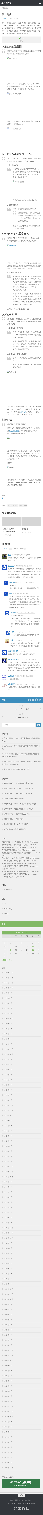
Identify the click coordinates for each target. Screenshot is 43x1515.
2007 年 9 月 (8, 1422)
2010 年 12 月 (8, 1228)
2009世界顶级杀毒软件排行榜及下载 (15, 866)
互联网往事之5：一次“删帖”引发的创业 (18, 794)
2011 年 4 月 (8, 1207)
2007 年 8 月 (8, 1427)
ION (5, 903)
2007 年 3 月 (8, 1452)
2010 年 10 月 (8, 1238)
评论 (8, 549)
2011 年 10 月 (8, 1177)
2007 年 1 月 (8, 1463)
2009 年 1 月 (8, 1345)
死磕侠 (6, 914)
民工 (9, 555)
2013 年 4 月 (8, 1085)
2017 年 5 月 (8, 1013)
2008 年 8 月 (8, 1371)
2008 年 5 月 (8, 1386)
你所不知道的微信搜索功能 (13, 799)
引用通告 (20, 549)
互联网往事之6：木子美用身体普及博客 (18, 783)
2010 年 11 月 (8, 1233)
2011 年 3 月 (8, 1213)
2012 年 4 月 (8, 1146)
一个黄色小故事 (7, 877)
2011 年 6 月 (8, 1197)
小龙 (5, 769)
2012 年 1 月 (8, 1161)
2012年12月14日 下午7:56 (25, 684)
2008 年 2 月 (8, 1401)
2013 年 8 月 (8, 1065)
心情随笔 (5, 8)
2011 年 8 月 (8, 1187)
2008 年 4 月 (8, 1391)
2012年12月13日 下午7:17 (29, 651)
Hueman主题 (31, 1503)
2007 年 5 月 (8, 1442)
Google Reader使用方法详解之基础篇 (15, 871)
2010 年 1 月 (8, 1284)
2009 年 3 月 (8, 1335)
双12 (9, 505)
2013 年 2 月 (8, 1095)
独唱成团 (25, 529)
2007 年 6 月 (8, 1437)
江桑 (11, 640)
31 (4, 957)
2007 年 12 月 (8, 1406)
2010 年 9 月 (8, 1243)
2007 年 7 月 (8, 1432)
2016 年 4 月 (8, 1044)
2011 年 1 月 (8, 1223)
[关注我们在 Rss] (40, 699)
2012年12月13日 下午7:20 (23, 593)
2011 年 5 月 (8, 1202)
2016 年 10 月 (8, 1019)
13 (21, 947)
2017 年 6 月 (8, 1008)
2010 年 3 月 (8, 1274)
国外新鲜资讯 (12, 659)
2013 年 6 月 (8, 1075)
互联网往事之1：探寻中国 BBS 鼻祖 (17, 814)
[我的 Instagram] (29, 699)
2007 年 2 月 (8, 1458)
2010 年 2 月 (8, 1279)
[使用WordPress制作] (14, 1503)
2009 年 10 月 (8, 1299)
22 (33, 950)
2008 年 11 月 (8, 1355)
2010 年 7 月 (8, 1253)
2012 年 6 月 (8, 1136)
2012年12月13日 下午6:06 (25, 582)
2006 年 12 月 (8, 1468)
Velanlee (11, 566)
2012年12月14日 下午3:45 (26, 613)
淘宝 (20, 505)
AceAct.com (8, 746)
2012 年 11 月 (8, 1110)
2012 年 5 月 (8, 1141)
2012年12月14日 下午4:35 (25, 632)
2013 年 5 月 (8, 1080)
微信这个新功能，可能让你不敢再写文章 (18, 788)
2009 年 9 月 (8, 1304)
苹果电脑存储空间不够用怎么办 (15, 829)
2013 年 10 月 (8, 1054)
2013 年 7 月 (8, 1070)
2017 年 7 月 (8, 1003)
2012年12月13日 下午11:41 (27, 659)
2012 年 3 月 (8, 1151)
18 (10, 950)
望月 (4, 19)
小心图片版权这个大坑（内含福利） (17, 824)
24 (4, 953)
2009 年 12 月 (8, 1289)
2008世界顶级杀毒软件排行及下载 (14, 874)
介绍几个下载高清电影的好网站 (13, 850)
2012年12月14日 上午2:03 (24, 676)
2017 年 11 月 (8, 983)
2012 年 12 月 (8, 1105)
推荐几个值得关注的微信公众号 (13, 863)
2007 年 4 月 (8, 1447)
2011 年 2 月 (8, 1218)
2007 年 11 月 (8, 1412)
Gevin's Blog (8, 909)
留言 (3, 869)
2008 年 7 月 (8, 1376)
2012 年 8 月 (8, 1126)
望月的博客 (6, 2)
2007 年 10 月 (8, 1417)
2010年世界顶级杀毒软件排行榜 (13, 861)
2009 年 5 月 (8, 1325)
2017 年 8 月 (8, 998)
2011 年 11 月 (8, 1172)
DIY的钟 (23, 412)
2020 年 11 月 (8, 978)
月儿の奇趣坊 (14, 431)
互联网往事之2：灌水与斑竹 (14, 819)
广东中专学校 (9, 738)
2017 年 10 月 (8, 988)
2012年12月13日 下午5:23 (22, 555)
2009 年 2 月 (8, 1340)
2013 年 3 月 (8, 1090)
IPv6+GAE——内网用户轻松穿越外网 (15, 858)
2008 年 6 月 (8, 1381)
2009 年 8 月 (8, 1310)
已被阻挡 (21, 1484)
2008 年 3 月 (8, 1396)
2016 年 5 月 (8, 1039)
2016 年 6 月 (8, 1034)
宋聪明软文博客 (13, 651)
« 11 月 (4, 960)
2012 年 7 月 (8, 1131)
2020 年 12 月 (8, 973)
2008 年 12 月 (8, 1350)
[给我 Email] (33, 699)
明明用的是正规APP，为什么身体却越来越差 (20, 804)
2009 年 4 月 (8, 1330)
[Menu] (40, 3)
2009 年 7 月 (8, 1315)
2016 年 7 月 (8, 1029)
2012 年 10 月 (8, 1116)
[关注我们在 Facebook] (36, 699)
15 (33, 947)
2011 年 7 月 (8, 1192)
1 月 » (10, 960)
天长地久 (11, 676)
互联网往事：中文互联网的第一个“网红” (18, 809)
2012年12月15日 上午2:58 (24, 640)
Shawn (6, 754)
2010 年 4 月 (8, 1269)
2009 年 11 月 (8, 1294)
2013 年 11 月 (8, 1049)
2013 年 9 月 (8, 1059)
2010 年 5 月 (8, 1264)
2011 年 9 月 (8, 1182)
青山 (5, 762)
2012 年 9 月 (8, 1121)
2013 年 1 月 (8, 1100)
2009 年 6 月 (8, 1320)
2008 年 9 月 (8, 1366)
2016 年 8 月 (8, 1024)
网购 (25, 505)
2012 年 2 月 (8, 1156)
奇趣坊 (15, 505)
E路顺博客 (11, 684)
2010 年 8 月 (8, 1248)
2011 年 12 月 (8, 1167)
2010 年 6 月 (8, 1258)
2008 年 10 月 (8, 1361)
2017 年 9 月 (8, 993)
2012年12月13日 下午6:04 (24, 566)
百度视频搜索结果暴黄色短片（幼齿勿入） (17, 853)
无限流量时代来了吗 (21, 769)
